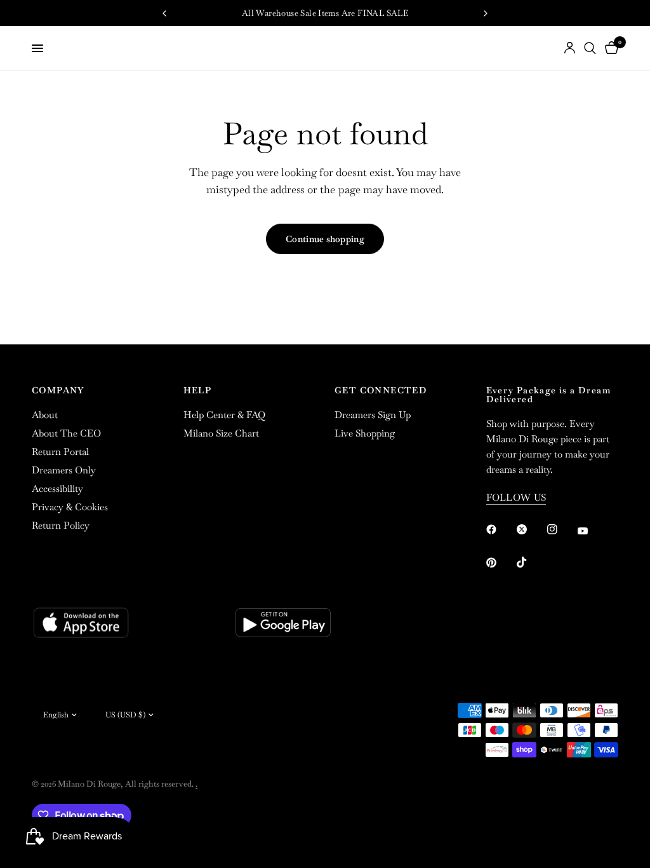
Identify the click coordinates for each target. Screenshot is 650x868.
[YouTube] (592, 531)
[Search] (590, 48)
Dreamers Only (64, 470)
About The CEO (66, 433)
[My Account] (570, 48)
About (45, 415)
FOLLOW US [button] (516, 497)
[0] (609, 48)
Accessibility (57, 488)
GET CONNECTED (381, 390)
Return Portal (60, 451)
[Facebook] (500, 529)
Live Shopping (365, 433)
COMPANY (58, 390)
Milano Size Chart (221, 433)
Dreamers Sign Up (373, 415)
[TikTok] (531, 562)
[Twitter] (531, 529)
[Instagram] (561, 529)
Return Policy (61, 525)
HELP (197, 390)
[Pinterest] (500, 562)
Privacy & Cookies (70, 507)
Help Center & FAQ (224, 415)
